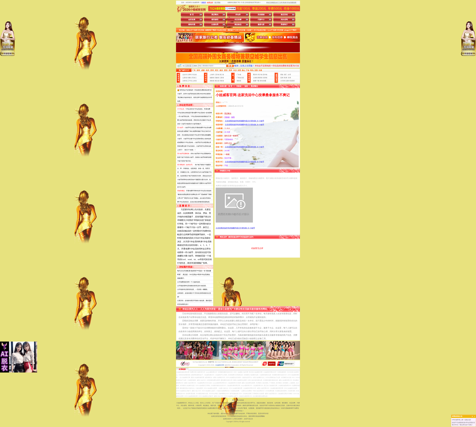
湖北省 (217, 81)
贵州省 (265, 74)
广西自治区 (240, 78)
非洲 (289, 78)
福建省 (212, 78)
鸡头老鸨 (284, 19)
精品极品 (238, 24)
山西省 (184, 78)
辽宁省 (189, 81)
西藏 (254, 81)
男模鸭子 (284, 24)
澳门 (285, 74)
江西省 (221, 78)
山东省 (194, 81)
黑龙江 (194, 78)
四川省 (260, 74)
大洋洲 (282, 81)
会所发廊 (191, 19)
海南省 (239, 81)
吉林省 (184, 81)
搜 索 (230, 66)
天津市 (189, 74)
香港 (281, 74)
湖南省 (212, 81)
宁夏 (257, 81)
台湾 (289, 74)
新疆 (264, 81)
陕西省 (260, 78)
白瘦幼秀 (214, 24)
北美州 (287, 81)
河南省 (221, 81)
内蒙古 (189, 78)
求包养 (238, 14)
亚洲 (281, 78)
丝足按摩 (238, 19)
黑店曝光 (214, 14)
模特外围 (191, 24)
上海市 (212, 74)
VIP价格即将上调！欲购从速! (461, 420)
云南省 (255, 78)
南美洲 (292, 81)
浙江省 (221, 74)
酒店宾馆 (284, 14)
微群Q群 (261, 24)
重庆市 (255, 74)
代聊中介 (261, 19)
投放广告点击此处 (238, 400)
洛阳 (246, 86)
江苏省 (217, 74)
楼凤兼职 (214, 19)
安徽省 (217, 78)
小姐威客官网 (219, 365)
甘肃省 (265, 78)
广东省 (239, 74)
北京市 (184, 74)
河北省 (194, 74)
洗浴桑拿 (261, 14)
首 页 (192, 14)
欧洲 (285, 78)
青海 (261, 81)
